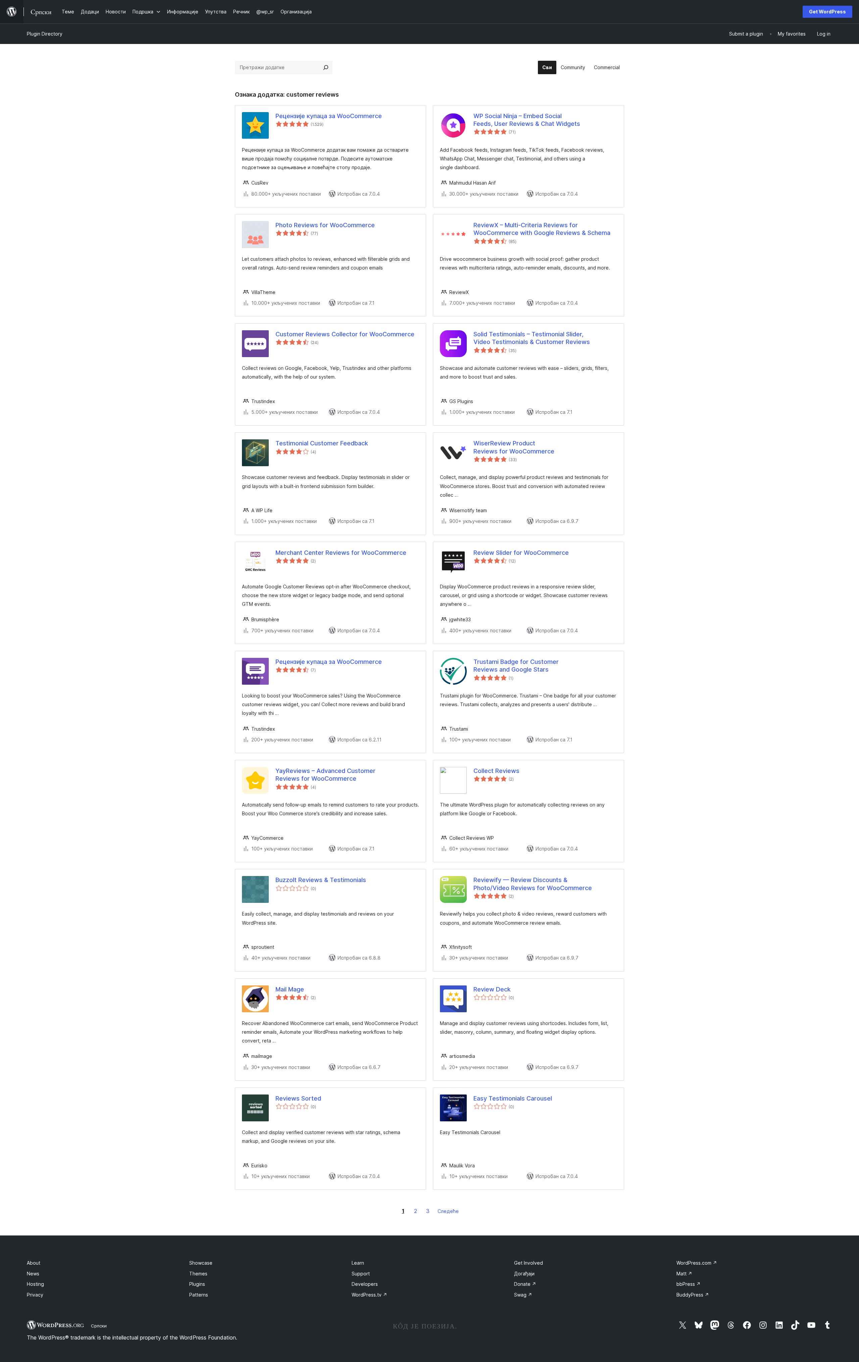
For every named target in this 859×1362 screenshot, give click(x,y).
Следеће (448, 1211)
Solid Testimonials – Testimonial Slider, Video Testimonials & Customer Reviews (531, 338)
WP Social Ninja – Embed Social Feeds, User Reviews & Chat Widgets (526, 119)
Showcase (200, 1263)
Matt (684, 1273)
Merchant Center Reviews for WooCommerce (340, 552)
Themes (198, 1273)
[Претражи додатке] (326, 67)
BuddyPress (692, 1295)
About (33, 1263)
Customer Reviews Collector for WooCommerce (344, 334)
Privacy (35, 1295)
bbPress (688, 1284)
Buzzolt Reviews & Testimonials (320, 879)
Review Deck (492, 989)
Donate (525, 1284)
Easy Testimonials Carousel (512, 1098)
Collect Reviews (496, 770)
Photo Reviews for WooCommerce (325, 225)
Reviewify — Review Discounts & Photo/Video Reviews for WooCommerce (532, 883)
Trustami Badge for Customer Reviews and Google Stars (516, 665)
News (33, 1273)
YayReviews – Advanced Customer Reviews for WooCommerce (325, 774)
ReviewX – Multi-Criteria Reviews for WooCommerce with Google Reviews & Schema (541, 229)
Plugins (197, 1284)
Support (361, 1273)
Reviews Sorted (298, 1098)
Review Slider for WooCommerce (521, 552)
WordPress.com (696, 1263)
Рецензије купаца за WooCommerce (328, 115)
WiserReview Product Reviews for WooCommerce (513, 447)
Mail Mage (289, 989)
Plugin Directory (44, 34)
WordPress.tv (369, 1295)
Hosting (35, 1284)
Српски (99, 1325)
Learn (358, 1263)
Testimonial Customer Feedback (321, 443)
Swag (523, 1295)
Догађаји (524, 1273)
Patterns (198, 1295)
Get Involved (528, 1263)
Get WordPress (827, 11)
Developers (365, 1284)
